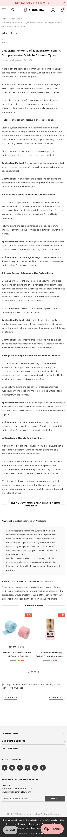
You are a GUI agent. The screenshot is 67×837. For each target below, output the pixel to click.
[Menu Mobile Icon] (4, 10)
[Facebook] (4, 768)
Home (4, 18)
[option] (17, 638)
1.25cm (12, 646)
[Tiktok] (43, 768)
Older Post (10, 697)
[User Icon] (53, 10)
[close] (64, 3)
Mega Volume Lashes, (17, 684)
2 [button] (32, 672)
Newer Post (56, 697)
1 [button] (28, 672)
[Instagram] (20, 768)
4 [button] (38, 672)
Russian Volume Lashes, (41, 684)
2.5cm (21, 646)
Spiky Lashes (16, 687)
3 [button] (35, 672)
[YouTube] (35, 768)
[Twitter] (12, 768)
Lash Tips (15, 18)
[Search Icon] (13, 10)
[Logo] (33, 10)
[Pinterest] (27, 768)
